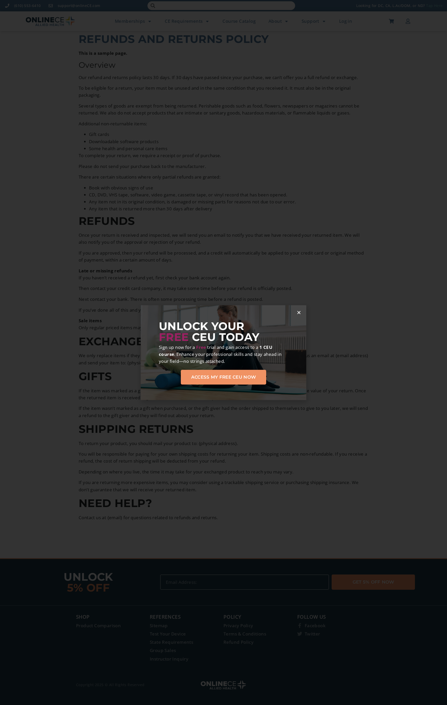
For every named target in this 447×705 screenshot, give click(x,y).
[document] (223, 352)
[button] (299, 312)
